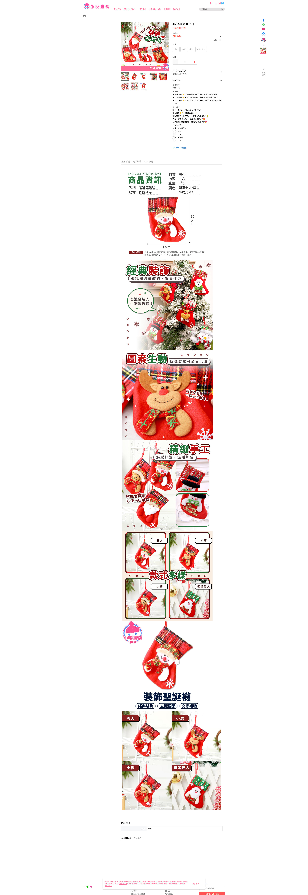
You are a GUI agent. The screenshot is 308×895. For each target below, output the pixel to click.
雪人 (191, 49)
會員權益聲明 (169, 894)
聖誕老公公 (201, 49)
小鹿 (176, 49)
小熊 (183, 49)
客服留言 (167, 891)
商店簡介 (133, 891)
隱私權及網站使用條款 (138, 894)
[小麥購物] (96, 6)
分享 (177, 148)
